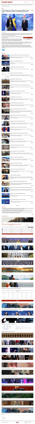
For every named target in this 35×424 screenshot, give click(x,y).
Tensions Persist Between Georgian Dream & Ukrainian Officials (8, 368)
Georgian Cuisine (4, 400)
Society (3, 416)
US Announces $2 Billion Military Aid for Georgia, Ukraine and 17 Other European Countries (11, 309)
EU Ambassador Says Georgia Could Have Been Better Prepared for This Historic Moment (11, 288)
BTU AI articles (6, 6)
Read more (32, 58)
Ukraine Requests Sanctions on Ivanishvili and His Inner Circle (8, 331)
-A (31, 10)
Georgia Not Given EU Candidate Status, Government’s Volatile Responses (18, 199)
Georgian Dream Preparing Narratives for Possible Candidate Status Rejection (10, 251)
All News (32, 214)
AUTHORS (17, 300)
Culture (3, 385)
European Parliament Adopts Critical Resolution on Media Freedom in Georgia (10, 266)
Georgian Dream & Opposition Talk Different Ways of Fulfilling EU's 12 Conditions (18, 181)
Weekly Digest (3, 417)
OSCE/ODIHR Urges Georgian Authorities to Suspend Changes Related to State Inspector (29, 39)
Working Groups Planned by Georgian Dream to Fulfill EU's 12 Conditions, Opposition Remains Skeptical (21, 187)
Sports (3, 6)
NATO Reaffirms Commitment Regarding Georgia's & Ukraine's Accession (17, 193)
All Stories (17, 205)
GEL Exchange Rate (11, 225)
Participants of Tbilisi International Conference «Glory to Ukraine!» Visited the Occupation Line (11, 346)
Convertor (27, 225)
